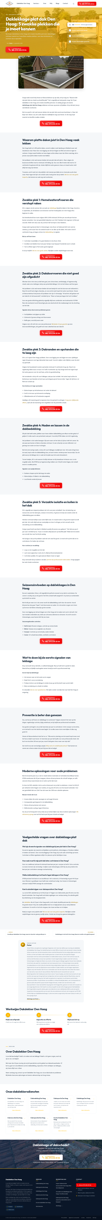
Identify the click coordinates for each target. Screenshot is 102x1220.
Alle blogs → (59, 1206)
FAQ (51, 3)
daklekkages (74, 902)
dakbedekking (49, 232)
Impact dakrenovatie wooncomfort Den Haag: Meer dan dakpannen (63, 1186)
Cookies (83, 1217)
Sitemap (94, 1217)
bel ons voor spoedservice (38, 690)
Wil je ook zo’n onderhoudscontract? (57, 746)
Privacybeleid (64, 1217)
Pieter (11, 43)
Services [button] (36, 3)
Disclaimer (88, 1217)
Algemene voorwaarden (74, 1217)
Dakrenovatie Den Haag (42, 1195)
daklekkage (53, 208)
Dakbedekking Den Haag (42, 1183)
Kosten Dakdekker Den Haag (43, 1202)
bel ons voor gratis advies (40, 251)
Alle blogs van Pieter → (33, 999)
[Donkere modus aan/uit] (73, 3)
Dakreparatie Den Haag (42, 1199)
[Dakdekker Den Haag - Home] (9, 3)
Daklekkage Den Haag (16, 14)
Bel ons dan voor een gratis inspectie (54, 912)
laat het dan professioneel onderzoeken (58, 560)
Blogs (57, 3)
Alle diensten (39, 1206)
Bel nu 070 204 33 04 (85, 1185)
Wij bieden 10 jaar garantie (59, 324)
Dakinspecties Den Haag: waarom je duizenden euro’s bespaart (63, 1200)
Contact (65, 3)
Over (44, 3)
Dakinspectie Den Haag (42, 1187)
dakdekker (27, 902)
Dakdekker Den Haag (23, 3)
